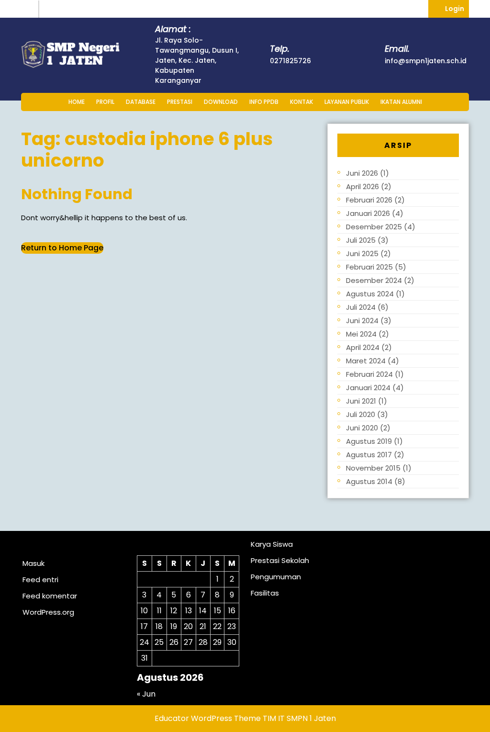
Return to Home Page (62, 247)
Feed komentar (49, 596)
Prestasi (179, 102)
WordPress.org (48, 612)
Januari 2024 (368, 388)
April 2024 (362, 347)
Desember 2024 (374, 280)
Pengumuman (276, 577)
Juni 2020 (362, 428)
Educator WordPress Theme (208, 718)
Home (76, 102)
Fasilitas (265, 593)
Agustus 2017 (369, 455)
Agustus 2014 (369, 481)
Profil (105, 102)
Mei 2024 (361, 334)
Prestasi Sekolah (280, 560)
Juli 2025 (361, 240)
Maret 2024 (366, 361)
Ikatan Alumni (401, 102)
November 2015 (373, 468)
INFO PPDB (263, 102)
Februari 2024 (369, 374)
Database (141, 102)
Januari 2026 (368, 213)
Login (457, 6)
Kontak (301, 102)
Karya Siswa (272, 544)
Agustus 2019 (369, 441)
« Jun (146, 693)
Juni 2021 (361, 401)
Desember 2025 (374, 227)
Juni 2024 (362, 320)
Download (221, 102)
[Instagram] (30, 8)
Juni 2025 (362, 253)
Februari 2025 (369, 267)
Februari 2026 (369, 200)
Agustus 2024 (370, 294)
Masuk (33, 563)
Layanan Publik (346, 102)
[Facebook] (49, 8)
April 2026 (362, 186)
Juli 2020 (360, 414)
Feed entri (40, 579)
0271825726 (290, 61)
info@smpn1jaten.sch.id (426, 61)
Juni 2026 (362, 173)
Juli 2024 (361, 307)
